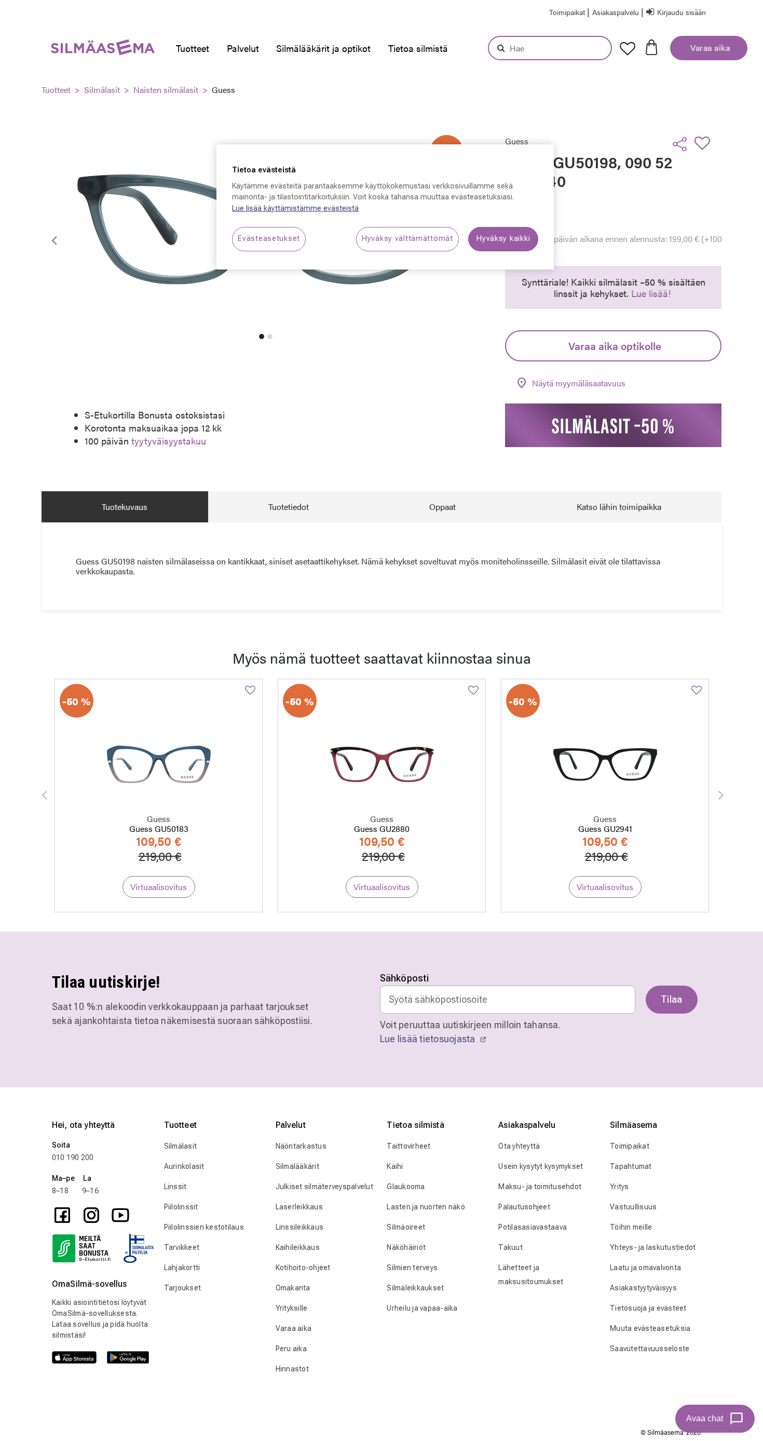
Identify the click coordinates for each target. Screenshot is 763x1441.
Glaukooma (406, 1186)
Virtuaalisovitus (158, 887)
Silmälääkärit (297, 1166)
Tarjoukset (182, 1288)
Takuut (510, 1247)
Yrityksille (292, 1308)
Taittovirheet (408, 1146)
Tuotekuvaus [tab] (124, 507)
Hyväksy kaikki (503, 238)
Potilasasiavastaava (532, 1227)
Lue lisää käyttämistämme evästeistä (295, 208)
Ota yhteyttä (519, 1146)
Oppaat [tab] (442, 507)
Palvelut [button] (243, 48)
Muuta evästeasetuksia (650, 1328)
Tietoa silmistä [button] (418, 48)
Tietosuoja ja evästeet (648, 1308)
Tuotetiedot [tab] (288, 507)
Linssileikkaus (300, 1227)
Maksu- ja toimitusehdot (539, 1186)
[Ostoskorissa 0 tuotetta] (651, 46)
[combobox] (550, 48)
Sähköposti (404, 978)
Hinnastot (292, 1369)
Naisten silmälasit (165, 90)
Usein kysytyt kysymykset (540, 1166)
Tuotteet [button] (192, 48)
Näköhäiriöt (406, 1247)
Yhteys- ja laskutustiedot (653, 1247)
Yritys (619, 1186)
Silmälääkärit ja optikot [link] (323, 48)
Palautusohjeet (524, 1207)
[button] (616, 12)
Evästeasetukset (269, 238)
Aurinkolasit (184, 1166)
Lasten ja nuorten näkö (426, 1207)
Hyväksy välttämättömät (407, 238)
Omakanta (293, 1288)
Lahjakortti (182, 1267)
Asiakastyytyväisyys (643, 1288)
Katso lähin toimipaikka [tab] (619, 507)
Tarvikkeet (182, 1247)
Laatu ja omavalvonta (645, 1267)
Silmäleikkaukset (415, 1288)
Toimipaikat (629, 1146)
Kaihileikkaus (298, 1247)
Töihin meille (631, 1227)
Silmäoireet (406, 1227)
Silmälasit (102, 90)
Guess (223, 90)
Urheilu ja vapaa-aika (422, 1308)
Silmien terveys (412, 1267)
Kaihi (395, 1166)
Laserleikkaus (299, 1207)
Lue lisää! (651, 293)
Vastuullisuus (633, 1207)
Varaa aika (709, 47)
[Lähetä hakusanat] (501, 48)
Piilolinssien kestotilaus (204, 1227)
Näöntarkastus (301, 1146)
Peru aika (291, 1348)
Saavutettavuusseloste (649, 1348)
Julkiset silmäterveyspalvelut (324, 1186)
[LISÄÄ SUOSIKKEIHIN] (705, 143)
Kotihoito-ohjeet (303, 1267)
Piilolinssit (181, 1207)
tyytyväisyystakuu (168, 440)
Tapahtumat (631, 1166)
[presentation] (195, 48)
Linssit (175, 1186)
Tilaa (672, 999)
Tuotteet (56, 90)
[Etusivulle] (82, 50)
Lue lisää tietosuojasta (429, 1038)
